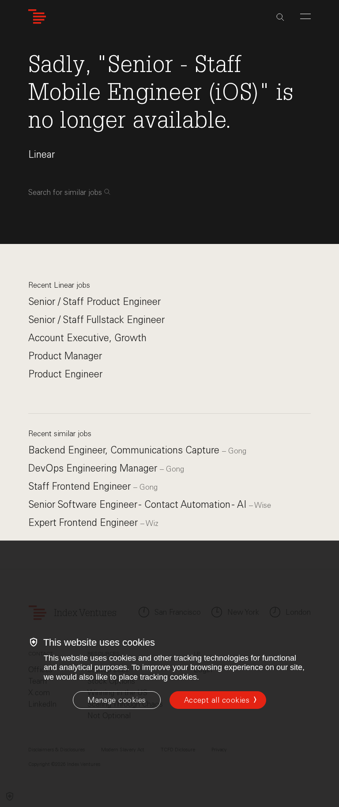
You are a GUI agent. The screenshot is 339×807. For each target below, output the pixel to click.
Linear (41, 154)
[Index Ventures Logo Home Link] (37, 16)
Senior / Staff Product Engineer (94, 302)
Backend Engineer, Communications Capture (125, 450)
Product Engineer (65, 374)
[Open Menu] (305, 16)
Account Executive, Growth (87, 338)
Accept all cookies (216, 700)
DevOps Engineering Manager (94, 468)
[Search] (280, 17)
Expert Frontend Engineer (84, 523)
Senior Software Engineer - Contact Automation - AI (138, 504)
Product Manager (65, 356)
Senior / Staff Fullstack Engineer (96, 320)
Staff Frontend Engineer (80, 486)
